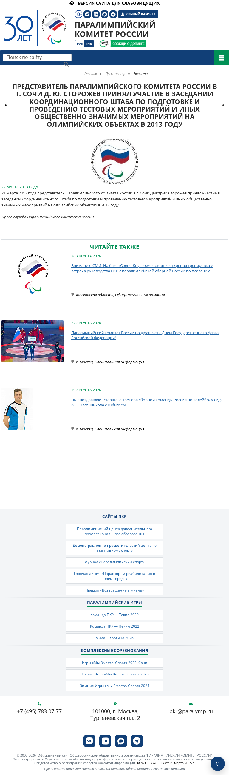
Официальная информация (140, 294)
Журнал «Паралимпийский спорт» (115, 561)
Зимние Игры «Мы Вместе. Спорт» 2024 (114, 685)
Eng (89, 44)
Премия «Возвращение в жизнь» (114, 590)
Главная (90, 73)
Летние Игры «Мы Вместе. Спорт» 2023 (114, 674)
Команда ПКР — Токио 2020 (114, 614)
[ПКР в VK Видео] (105, 741)
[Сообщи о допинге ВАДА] (104, 43)
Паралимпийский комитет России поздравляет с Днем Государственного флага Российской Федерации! (145, 335)
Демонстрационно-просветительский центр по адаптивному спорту (115, 548)
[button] (132, 144)
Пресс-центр (115, 73)
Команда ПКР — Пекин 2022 (114, 626)
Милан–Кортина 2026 (114, 637)
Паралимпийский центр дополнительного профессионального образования (114, 531)
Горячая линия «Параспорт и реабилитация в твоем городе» (114, 576)
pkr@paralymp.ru (191, 711)
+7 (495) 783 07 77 (39, 711)
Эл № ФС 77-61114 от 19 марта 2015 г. (165, 763)
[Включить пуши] (218, 764)
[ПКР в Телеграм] (137, 741)
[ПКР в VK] (89, 741)
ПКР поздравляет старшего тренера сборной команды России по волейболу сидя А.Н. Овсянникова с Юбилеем (146, 402)
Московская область (94, 294)
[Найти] (66, 64)
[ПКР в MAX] (121, 741)
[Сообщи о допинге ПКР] (128, 43)
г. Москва (84, 362)
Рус (80, 44)
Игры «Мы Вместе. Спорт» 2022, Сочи (114, 662)
